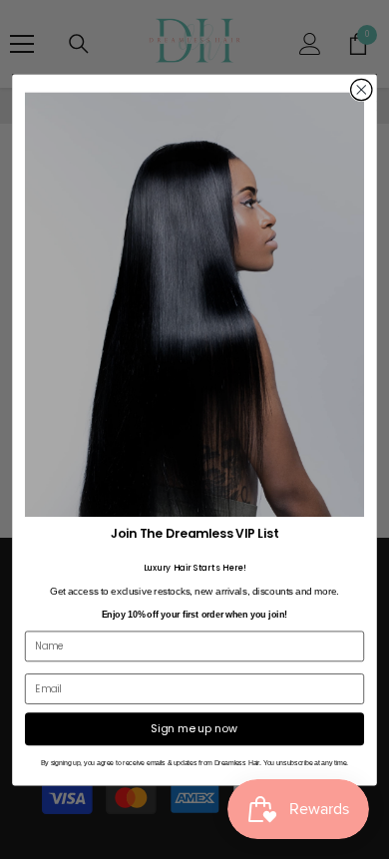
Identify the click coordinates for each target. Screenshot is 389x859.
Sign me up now (194, 727)
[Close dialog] (361, 89)
